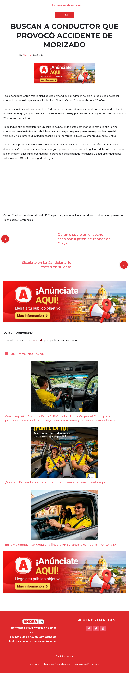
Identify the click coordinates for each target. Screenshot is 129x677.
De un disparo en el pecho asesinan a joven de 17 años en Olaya (84, 239)
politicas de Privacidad (86, 663)
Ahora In (27, 55)
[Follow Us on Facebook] (89, 628)
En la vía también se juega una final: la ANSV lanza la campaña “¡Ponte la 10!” (61, 544)
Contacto (35, 663)
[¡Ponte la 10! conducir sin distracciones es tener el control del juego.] (64, 475)
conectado (37, 340)
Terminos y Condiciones (57, 663)
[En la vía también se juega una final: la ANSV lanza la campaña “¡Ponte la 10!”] (64, 537)
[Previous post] (5, 239)
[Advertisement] (64, 188)
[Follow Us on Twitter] (96, 628)
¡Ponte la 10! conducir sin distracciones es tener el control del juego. (55, 482)
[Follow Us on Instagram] (103, 628)
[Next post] (124, 265)
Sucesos (64, 15)
